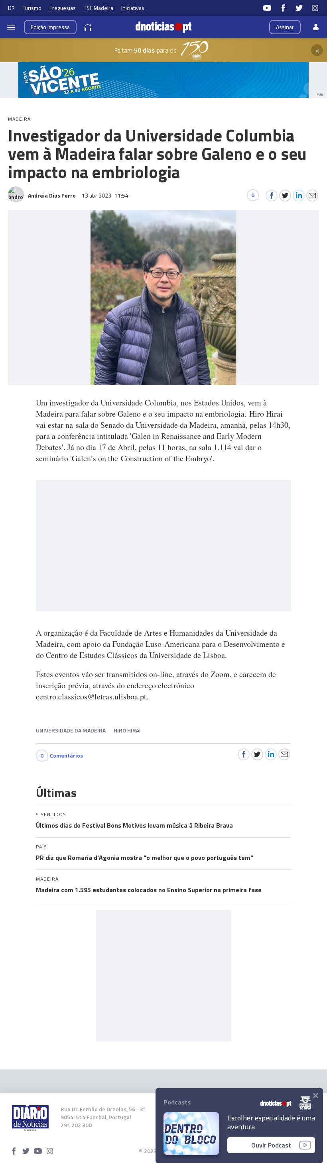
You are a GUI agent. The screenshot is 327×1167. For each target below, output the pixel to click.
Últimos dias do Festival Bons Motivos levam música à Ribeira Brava (134, 825)
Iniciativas (132, 8)
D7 (11, 8)
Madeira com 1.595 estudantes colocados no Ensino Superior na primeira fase (149, 890)
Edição (50, 27)
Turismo (32, 8)
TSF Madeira (98, 8)
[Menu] (11, 27)
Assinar (285, 27)
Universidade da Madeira (71, 730)
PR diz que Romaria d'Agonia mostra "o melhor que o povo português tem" (144, 857)
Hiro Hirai (127, 730)
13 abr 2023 (105, 195)
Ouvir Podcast (271, 1145)
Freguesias (62, 8)
